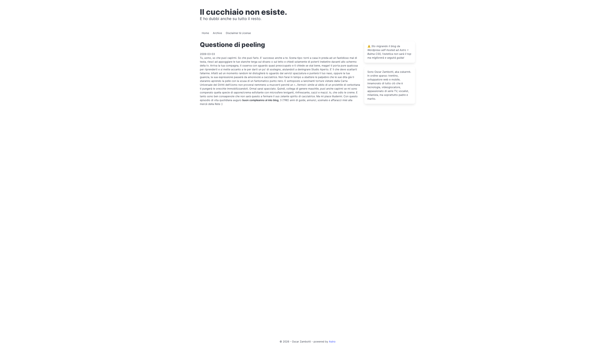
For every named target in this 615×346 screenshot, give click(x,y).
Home (205, 33)
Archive (217, 33)
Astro (332, 341)
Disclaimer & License (238, 33)
